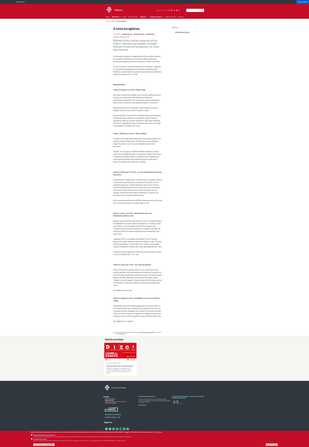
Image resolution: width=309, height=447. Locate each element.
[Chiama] (111, 410)
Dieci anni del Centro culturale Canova (119, 366)
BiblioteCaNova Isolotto (182, 32)
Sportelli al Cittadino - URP (112, 417)
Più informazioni (157, 432)
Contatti (106, 396)
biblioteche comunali (127, 34)
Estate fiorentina (170, 17)
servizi (302, 2)
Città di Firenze (20, 2)
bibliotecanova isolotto (139, 34)
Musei (108, 17)
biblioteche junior (150, 34)
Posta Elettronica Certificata (113, 414)
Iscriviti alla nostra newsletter (146, 332)
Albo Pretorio (142, 405)
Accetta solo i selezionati (44, 444)
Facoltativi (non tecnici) (40, 439)
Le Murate (180, 17)
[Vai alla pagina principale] (109, 10)
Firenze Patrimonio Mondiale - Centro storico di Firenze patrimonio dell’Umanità (188, 397)
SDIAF (124, 17)
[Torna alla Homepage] (107, 388)
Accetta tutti (272, 444)
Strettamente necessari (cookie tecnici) (44, 435)
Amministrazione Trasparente (146, 396)
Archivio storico (133, 17)
